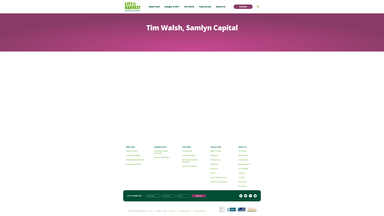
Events (213, 173)
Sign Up (199, 196)
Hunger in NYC (171, 6)
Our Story (242, 151)
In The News (243, 169)
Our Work (189, 6)
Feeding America (199, 211)
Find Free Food (131, 151)
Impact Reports (244, 164)
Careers (241, 173)
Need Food (154, 6)
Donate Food (215, 160)
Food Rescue (187, 151)
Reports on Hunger (161, 157)
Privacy (172, 211)
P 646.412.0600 (161, 211)
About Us (220, 6)
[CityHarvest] (132, 6)
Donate (243, 6)
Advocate (214, 169)
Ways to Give (215, 151)
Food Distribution (189, 155)
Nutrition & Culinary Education (190, 161)
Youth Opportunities (218, 177)
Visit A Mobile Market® (135, 160)
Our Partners (243, 160)
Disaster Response (189, 166)
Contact (241, 177)
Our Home (242, 182)
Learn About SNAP (133, 155)
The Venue (242, 186)
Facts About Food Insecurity (161, 152)
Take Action (205, 6)
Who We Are (243, 155)
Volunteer (214, 164)
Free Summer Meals (133, 164)
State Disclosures (185, 211)
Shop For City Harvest (218, 182)
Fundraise (214, 155)
